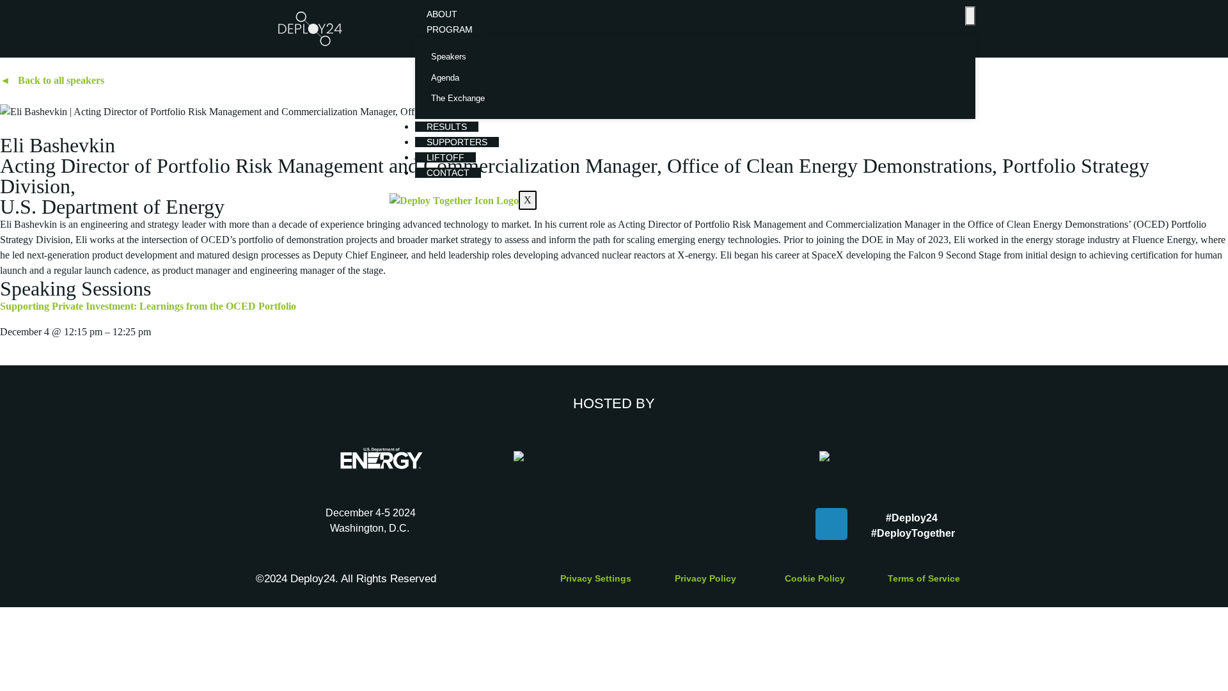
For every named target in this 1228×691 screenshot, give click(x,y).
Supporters (457, 142)
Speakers (448, 56)
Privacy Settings (595, 578)
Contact (448, 173)
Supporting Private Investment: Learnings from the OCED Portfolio (148, 306)
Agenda (445, 78)
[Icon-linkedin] (831, 524)
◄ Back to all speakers (52, 80)
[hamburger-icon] (970, 16)
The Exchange (458, 98)
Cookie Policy (815, 578)
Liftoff (445, 157)
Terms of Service (924, 578)
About (442, 14)
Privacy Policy (705, 578)
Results (447, 127)
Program (450, 29)
